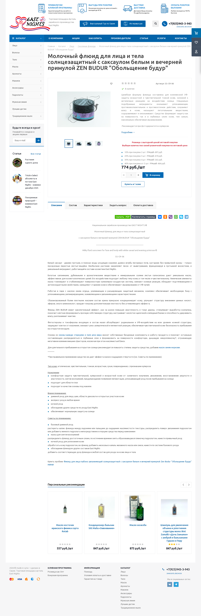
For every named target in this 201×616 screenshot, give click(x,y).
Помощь (88, 572)
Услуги (161, 38)
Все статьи (36, 154)
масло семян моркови (169, 347)
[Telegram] (186, 217)
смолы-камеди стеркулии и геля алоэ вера (80, 335)
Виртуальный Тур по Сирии (102, 23)
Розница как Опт (56, 572)
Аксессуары (18, 88)
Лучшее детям (19, 109)
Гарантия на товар (93, 579)
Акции (76, 38)
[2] (125, 83)
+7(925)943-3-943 (180, 23)
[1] (122, 83)
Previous (183, 484)
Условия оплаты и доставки (97, 575)
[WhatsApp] (175, 217)
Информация (92, 568)
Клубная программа (59, 568)
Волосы (16, 52)
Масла (15, 67)
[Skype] (180, 217)
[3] (128, 83)
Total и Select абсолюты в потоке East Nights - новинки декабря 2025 (33, 181)
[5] (134, 83)
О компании (56, 38)
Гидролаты (17, 95)
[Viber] (170, 217)
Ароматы (17, 74)
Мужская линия (19, 102)
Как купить (95, 38)
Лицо (14, 45)
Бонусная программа (58, 575)
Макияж (16, 81)
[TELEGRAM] (176, 584)
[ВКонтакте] (159, 217)
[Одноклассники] (164, 217)
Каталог (21, 38)
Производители (121, 38)
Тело (14, 59)
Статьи (144, 38)
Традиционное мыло (22, 116)
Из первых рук (135, 23)
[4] (131, 83)
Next (188, 484)
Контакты (181, 38)
